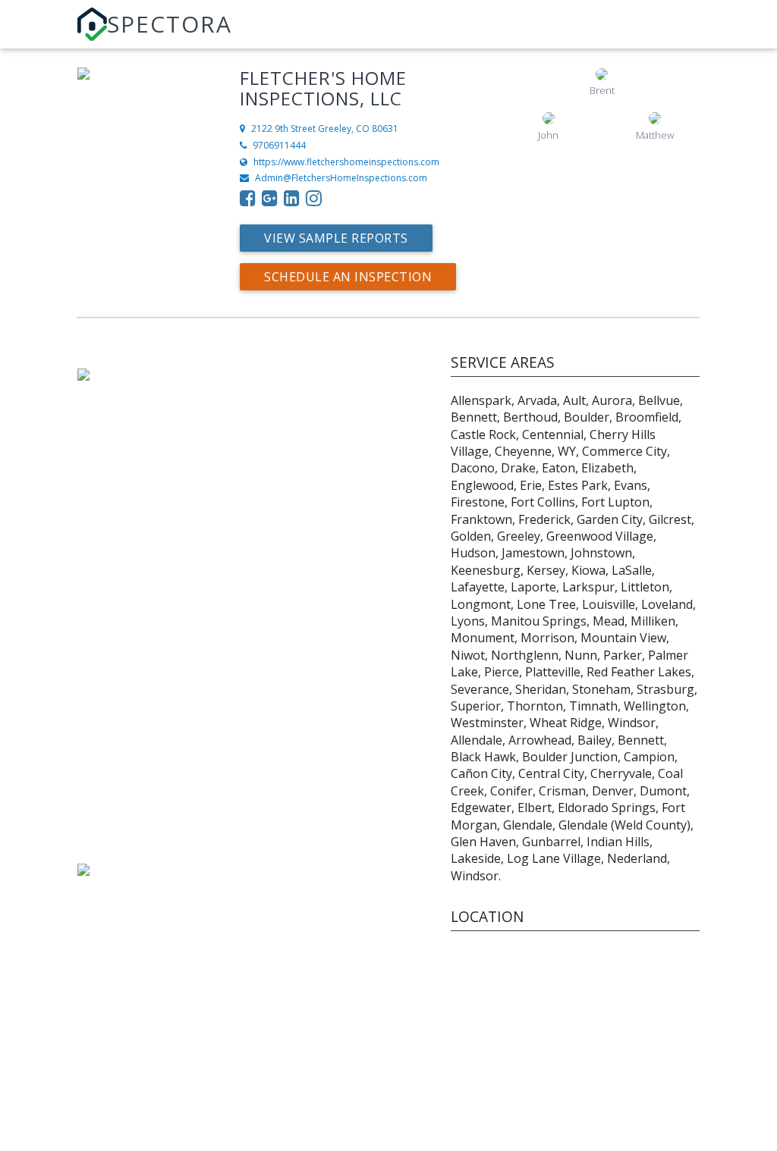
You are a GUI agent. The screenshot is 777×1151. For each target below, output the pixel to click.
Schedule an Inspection (348, 276)
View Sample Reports (336, 238)
